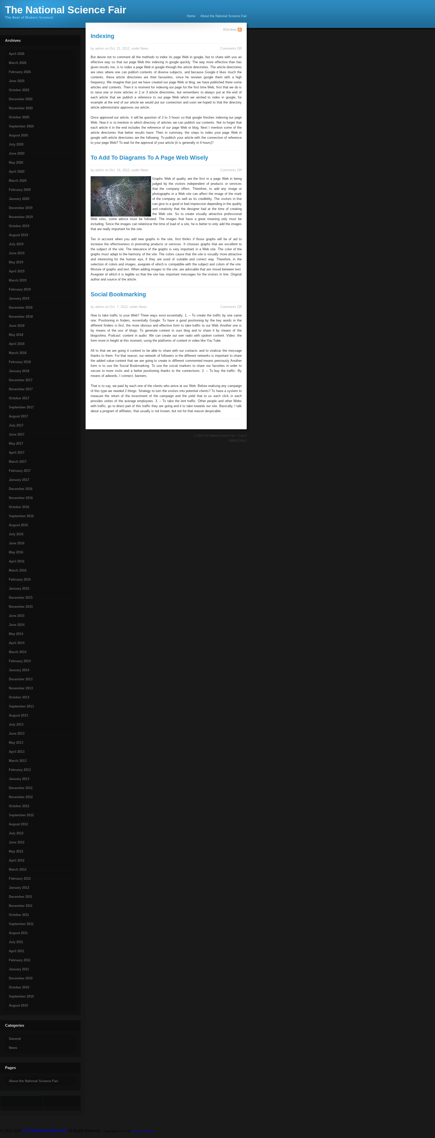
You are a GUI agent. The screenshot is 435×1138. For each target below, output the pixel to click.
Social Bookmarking (118, 294)
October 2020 (19, 117)
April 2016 (16, 561)
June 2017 (16, 434)
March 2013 (17, 761)
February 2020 (20, 190)
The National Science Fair (65, 9)
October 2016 (19, 507)
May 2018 (16, 335)
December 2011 (20, 897)
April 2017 (16, 452)
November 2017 (21, 389)
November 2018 (21, 316)
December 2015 (20, 597)
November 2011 (20, 906)
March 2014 (17, 652)
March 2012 (17, 869)
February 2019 (20, 289)
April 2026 (16, 54)
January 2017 (19, 480)
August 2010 (18, 1005)
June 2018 (16, 326)
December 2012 (20, 788)
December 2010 (20, 978)
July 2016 (16, 534)
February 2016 (20, 579)
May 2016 (16, 552)
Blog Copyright (143, 1131)
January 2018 (19, 371)
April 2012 (16, 860)
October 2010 (19, 987)
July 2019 (16, 244)
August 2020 (18, 135)
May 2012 (16, 851)
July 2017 (16, 425)
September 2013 (21, 706)
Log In (243, 435)
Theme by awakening (237, 440)
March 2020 (17, 181)
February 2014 (20, 661)
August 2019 (18, 235)
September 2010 (21, 996)
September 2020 (21, 126)
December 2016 (20, 489)
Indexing (102, 36)
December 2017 (20, 380)
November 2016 (21, 498)
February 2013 (20, 770)
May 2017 (16, 443)
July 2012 (16, 833)
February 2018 (20, 362)
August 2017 (18, 416)
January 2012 (19, 888)
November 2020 (21, 108)
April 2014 (16, 643)
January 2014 (19, 670)
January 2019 (19, 298)
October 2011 (19, 915)
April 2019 (16, 271)
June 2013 (16, 733)
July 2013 (16, 724)
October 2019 (19, 226)
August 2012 (18, 824)
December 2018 (20, 307)
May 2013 (16, 742)
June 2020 (16, 153)
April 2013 (16, 752)
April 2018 (16, 344)
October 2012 (19, 806)
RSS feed (229, 29)
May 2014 (16, 634)
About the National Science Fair (223, 16)
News (13, 1048)
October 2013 (19, 697)
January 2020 (19, 199)
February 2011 (19, 960)
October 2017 (19, 398)
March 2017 (17, 462)
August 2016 (18, 525)
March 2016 (17, 570)
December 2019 (20, 208)
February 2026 (20, 72)
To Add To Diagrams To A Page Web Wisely (149, 157)
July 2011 (16, 942)
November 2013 (21, 688)
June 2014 (16, 625)
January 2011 (19, 969)
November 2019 (21, 217)
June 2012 (16, 842)
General (15, 1039)
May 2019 (16, 262)
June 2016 (16, 543)
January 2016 (19, 588)
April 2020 (16, 171)
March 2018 (17, 353)
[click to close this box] (0, 45)
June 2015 (16, 616)
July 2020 (16, 144)
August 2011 (18, 933)
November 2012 (21, 797)
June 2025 (16, 81)
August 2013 (18, 715)
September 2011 (21, 924)
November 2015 (21, 607)
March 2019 (17, 280)
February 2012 (20, 878)
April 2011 (16, 951)
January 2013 (19, 779)
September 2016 (21, 516)
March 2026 (17, 63)
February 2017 (20, 471)
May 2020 (16, 162)
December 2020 (20, 99)
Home (191, 16)
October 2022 (19, 90)
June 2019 (16, 253)
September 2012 (21, 815)
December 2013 (20, 679)
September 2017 (21, 407)
